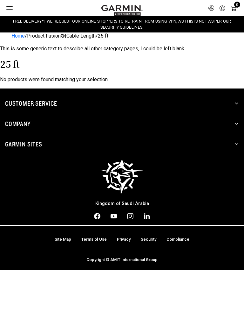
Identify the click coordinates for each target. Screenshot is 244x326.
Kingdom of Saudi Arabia (122, 203)
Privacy (124, 239)
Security (148, 239)
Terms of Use (94, 239)
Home (18, 36)
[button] (222, 8)
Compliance (177, 239)
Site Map (63, 239)
